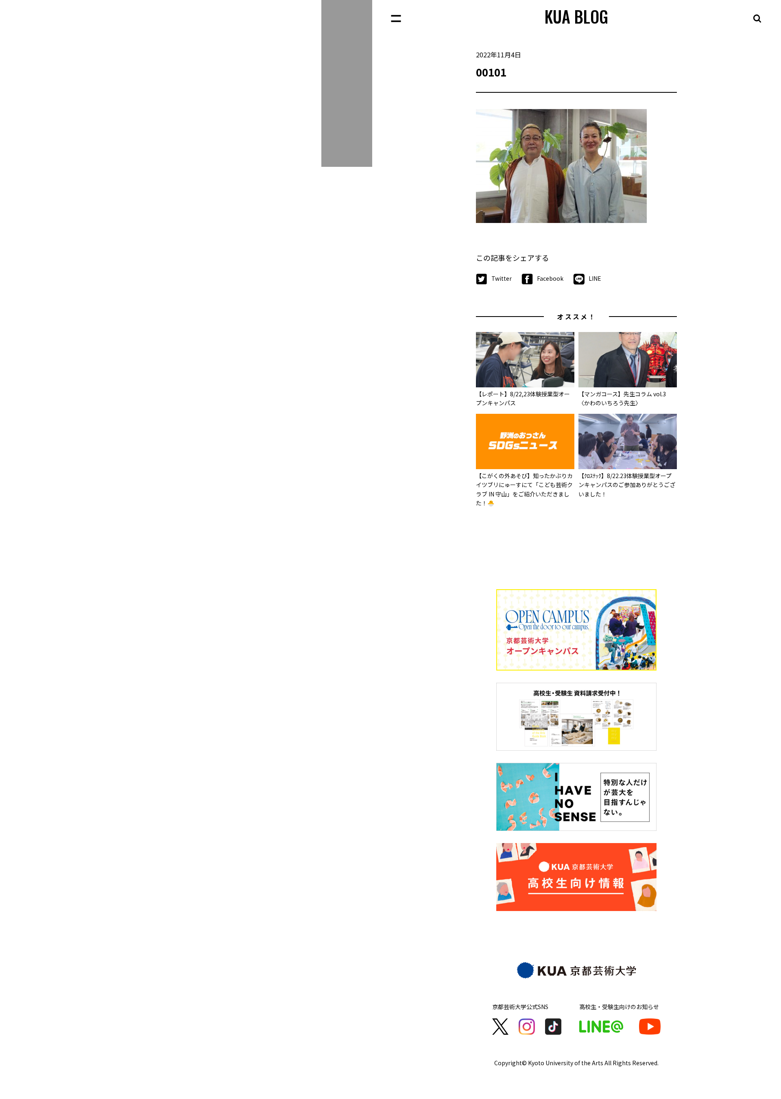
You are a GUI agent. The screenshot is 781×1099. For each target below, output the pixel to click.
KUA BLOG (576, 16)
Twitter (501, 278)
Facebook (550, 278)
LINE (595, 278)
